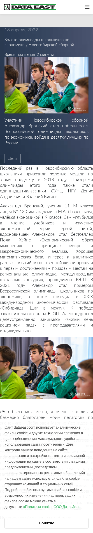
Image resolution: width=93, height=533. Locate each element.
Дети (12, 158)
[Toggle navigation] (87, 7)
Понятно (46, 523)
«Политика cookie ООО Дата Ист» (51, 507)
